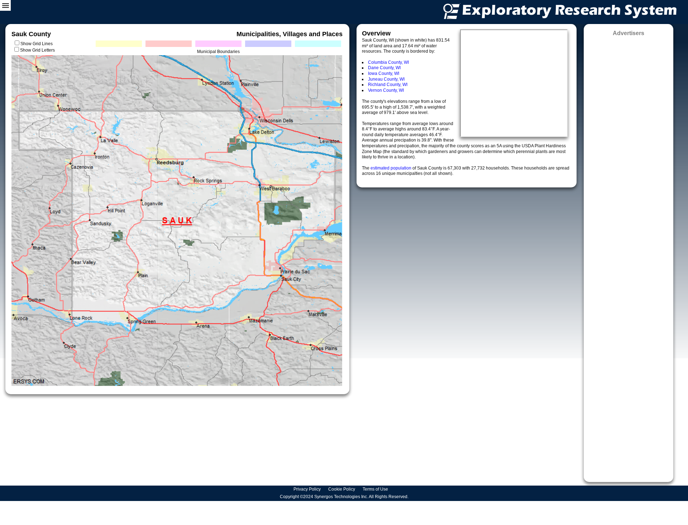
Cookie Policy (342, 489)
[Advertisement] (628, 257)
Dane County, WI (384, 67)
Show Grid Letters (37, 50)
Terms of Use (376, 489)
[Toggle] (5, 5)
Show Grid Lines (37, 43)
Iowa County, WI (383, 73)
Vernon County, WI (386, 90)
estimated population (391, 168)
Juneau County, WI (386, 79)
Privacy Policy (307, 489)
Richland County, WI (387, 84)
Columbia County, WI (388, 62)
